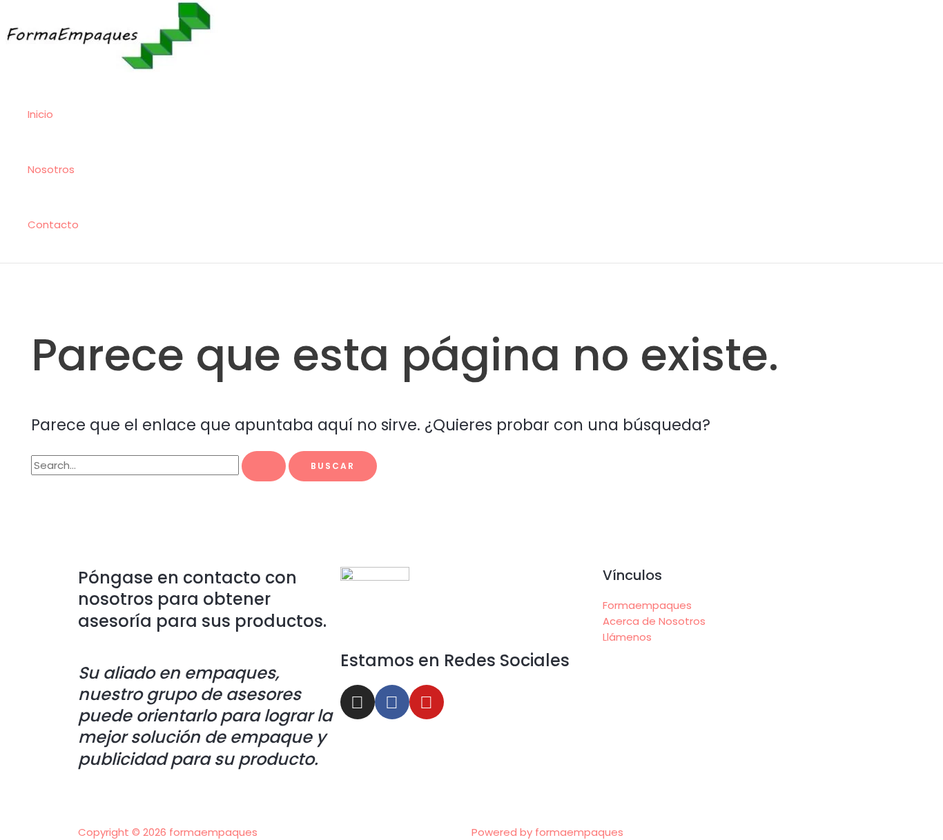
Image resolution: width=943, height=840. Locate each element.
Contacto (53, 224)
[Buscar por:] (160, 465)
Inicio (40, 114)
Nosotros (51, 169)
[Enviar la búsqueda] (264, 466)
